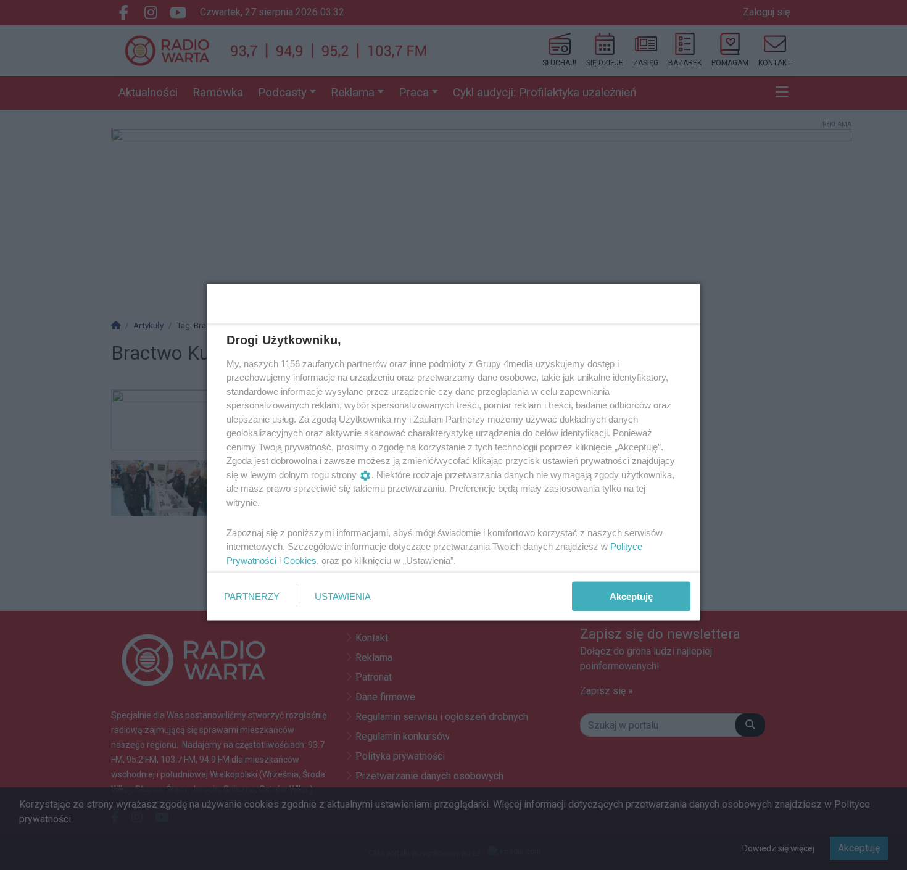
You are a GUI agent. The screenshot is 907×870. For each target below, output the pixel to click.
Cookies (300, 560)
